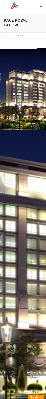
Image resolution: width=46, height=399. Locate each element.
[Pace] (15, 5)
